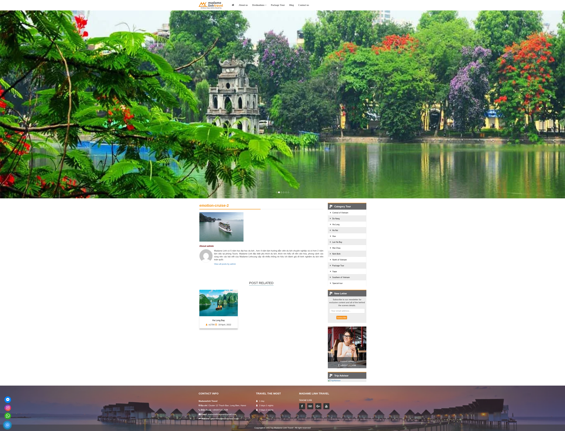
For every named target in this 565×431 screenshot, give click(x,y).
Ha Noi (335, 230)
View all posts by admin (225, 264)
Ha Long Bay (218, 320)
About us (243, 5)
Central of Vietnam (340, 213)
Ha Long (335, 224)
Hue (334, 236)
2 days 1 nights (266, 405)
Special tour (337, 283)
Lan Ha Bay (337, 242)
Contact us (303, 5)
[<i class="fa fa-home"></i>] (233, 5)
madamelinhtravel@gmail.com (222, 414)
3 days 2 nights (266, 410)
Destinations (258, 5)
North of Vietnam (339, 260)
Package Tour (278, 5)
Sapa (334, 271)
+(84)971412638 (348, 365)
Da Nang (336, 218)
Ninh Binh (336, 254)
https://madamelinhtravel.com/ (225, 418)
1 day (261, 401)
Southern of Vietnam (341, 277)
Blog (291, 5)
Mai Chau (336, 248)
